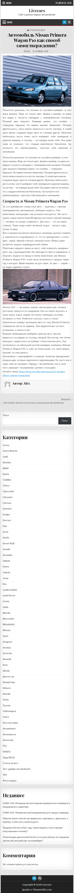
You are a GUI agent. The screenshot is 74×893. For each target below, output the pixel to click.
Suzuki (6, 694)
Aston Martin (10, 451)
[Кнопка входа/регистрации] (64, 22)
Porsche (7, 653)
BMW (6, 468)
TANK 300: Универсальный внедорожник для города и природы (36, 812)
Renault (7, 659)
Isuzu (6, 566)
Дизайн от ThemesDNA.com (37, 890)
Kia (4, 584)
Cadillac (7, 480)
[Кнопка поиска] (69, 22)
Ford (5, 532)
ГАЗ (5, 746)
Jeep (5, 578)
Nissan (6, 630)
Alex (28, 51)
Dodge (6, 514)
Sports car (8, 676)
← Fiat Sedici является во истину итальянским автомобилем (32, 402)
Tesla (6, 699)
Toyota (6, 705)
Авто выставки (10, 723)
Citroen (7, 503)
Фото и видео (9, 780)
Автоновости (9, 734)
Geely (6, 537)
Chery (6, 485)
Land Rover (9, 595)
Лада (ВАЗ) (9, 757)
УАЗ (5, 775)
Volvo (6, 717)
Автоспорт (8, 740)
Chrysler (8, 497)
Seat (5, 665)
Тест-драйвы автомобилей (16, 769)
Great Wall (8, 543)
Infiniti (6, 561)
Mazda (6, 613)
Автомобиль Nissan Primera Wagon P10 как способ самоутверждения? (37, 40)
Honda (6, 549)
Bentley (7, 462)
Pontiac (7, 647)
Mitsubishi (8, 624)
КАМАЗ (6, 751)
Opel (5, 636)
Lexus (6, 601)
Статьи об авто (37, 30)
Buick (6, 474)
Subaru (7, 688)
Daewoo (7, 508)
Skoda (6, 670)
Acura (6, 445)
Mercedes (8, 618)
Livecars (37, 10)
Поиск (6, 415)
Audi (5, 456)
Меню (9, 3)
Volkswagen (9, 711)
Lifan (5, 607)
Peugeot (7, 642)
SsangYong (9, 682)
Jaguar (6, 572)
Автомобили (9, 728)
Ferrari (7, 520)
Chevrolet (8, 491)
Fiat (5, 526)
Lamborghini (10, 590)
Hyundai (7, 555)
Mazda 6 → (67, 399)
